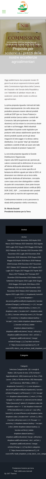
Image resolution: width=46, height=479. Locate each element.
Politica (38, 44)
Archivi (24, 237)
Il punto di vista (11, 44)
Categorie (24, 366)
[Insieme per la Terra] (23, 7)
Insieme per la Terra (26, 44)
